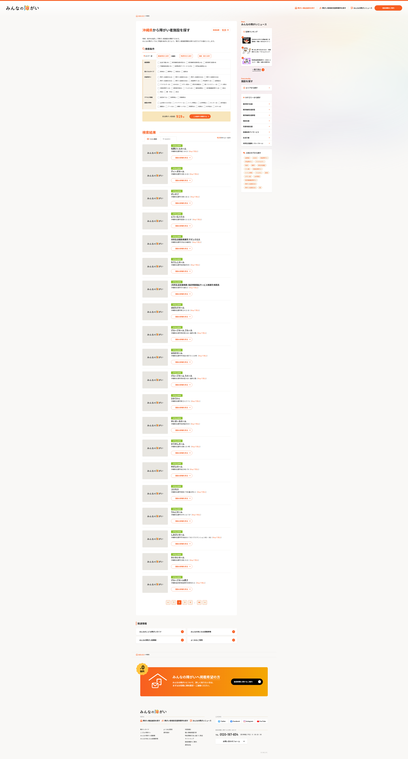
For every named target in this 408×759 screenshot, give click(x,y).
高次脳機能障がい (250, 180)
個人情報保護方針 (191, 732)
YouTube (263, 721)
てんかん (258, 173)
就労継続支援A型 (249, 109)
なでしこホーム (177, 262)
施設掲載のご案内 (388, 8)
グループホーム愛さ (179, 580)
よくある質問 (167, 729)
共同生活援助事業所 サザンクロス (185, 239)
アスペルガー (260, 162)
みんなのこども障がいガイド (150, 631)
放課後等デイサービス (251, 132)
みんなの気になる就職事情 (201, 631)
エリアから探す (252, 87)
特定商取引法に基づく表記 (194, 735)
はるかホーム (176, 352)
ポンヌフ (175, 194)
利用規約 (188, 729)
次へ (205, 602)
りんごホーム (176, 511)
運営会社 (188, 745)
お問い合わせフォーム (231, 741)
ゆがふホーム (176, 466)
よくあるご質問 (197, 640)
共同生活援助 (177, 146)
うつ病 (247, 169)
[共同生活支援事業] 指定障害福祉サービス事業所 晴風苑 (195, 284)
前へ (168, 602)
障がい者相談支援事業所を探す (334, 8)
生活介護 (246, 138)
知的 (246, 165)
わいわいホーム (177, 557)
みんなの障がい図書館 (147, 640)
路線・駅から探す (204, 56)
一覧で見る (256, 69)
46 (199, 602)
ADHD (255, 158)
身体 (266, 173)
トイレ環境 (248, 173)
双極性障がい (257, 169)
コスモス (175, 489)
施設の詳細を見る (181, 158)
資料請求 (166, 732)
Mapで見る (193, 151)
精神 (253, 165)
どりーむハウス (177, 216)
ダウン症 (248, 176)
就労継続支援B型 (249, 115)
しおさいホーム (177, 534)
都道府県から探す (163, 56)
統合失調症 (261, 165)
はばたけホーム (177, 307)
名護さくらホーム (178, 148)
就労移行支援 (248, 104)
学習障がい (248, 162)
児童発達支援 (248, 126)
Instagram (249, 721)
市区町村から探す (186, 56)
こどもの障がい (145, 732)
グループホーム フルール (181, 330)
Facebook (236, 721)
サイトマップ (189, 739)
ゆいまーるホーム (178, 421)
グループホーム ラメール (181, 375)
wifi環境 (256, 176)
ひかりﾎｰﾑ (175, 398)
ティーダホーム (177, 171)
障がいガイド (144, 729)
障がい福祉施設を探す (306, 8)
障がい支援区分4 (250, 184)
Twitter (223, 721)
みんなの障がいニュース (363, 8)
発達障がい (264, 158)
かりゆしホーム (177, 443)
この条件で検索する (200, 116)
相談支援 (246, 121)
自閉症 (247, 158)
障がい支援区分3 (250, 188)
